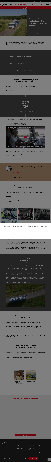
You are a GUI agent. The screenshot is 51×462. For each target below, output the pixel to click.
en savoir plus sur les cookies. (23, 228)
